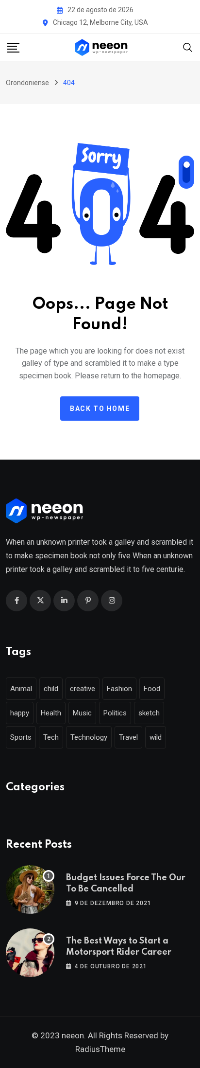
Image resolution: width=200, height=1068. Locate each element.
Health (51, 713)
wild (156, 737)
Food (152, 688)
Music (82, 713)
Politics (115, 713)
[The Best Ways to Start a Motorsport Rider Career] (30, 952)
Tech (51, 737)
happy (19, 713)
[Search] (188, 46)
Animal (21, 688)
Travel (128, 737)
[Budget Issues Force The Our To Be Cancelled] (30, 889)
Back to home (100, 408)
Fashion (119, 688)
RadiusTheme (100, 1049)
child (51, 688)
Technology (88, 737)
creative (82, 688)
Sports (21, 737)
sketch (149, 713)
